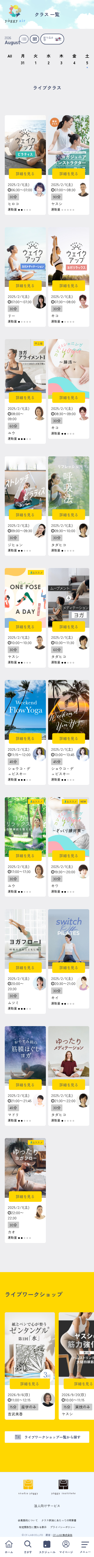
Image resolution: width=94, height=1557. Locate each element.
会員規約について (28, 1520)
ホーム (9, 1552)
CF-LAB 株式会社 (62, 1535)
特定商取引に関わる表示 (33, 1527)
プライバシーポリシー (62, 1527)
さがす (28, 1552)
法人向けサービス (47, 1505)
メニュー (85, 1552)
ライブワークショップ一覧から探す (52, 1437)
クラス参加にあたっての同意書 (58, 1520)
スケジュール (47, 1552)
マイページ (66, 1552)
